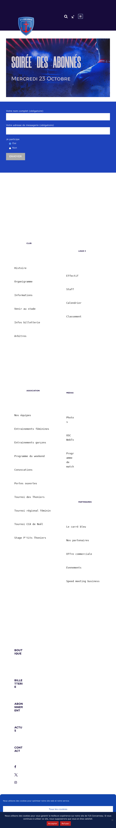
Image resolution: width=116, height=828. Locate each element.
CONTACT (18, 749)
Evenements (73, 567)
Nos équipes (22, 415)
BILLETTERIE (18, 683)
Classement (73, 316)
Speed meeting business (83, 581)
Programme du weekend (29, 456)
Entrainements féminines (31, 428)
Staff (70, 289)
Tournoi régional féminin (32, 510)
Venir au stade (24, 308)
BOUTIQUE (18, 652)
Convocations (23, 469)
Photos (70, 419)
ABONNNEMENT (18, 707)
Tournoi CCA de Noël (28, 524)
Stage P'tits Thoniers (30, 537)
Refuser (65, 823)
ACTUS (18, 729)
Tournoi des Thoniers (29, 496)
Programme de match (70, 460)
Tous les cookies (58, 809)
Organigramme (23, 281)
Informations (23, 295)
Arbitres (20, 336)
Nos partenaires (77, 540)
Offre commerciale (79, 553)
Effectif (72, 275)
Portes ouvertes (25, 483)
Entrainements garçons (30, 442)
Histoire (20, 268)
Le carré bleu (76, 526)
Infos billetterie (27, 322)
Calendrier (73, 302)
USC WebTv (70, 437)
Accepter (52, 823)
